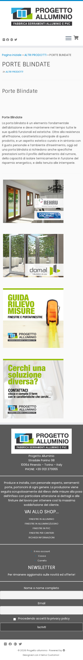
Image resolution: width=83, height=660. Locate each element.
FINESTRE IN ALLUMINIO (41, 519)
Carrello (42, 560)
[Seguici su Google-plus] (12, 40)
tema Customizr (50, 655)
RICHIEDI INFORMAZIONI (42, 537)
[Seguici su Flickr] (4, 40)
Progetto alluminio (37, 650)
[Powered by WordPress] (63, 649)
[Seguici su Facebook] (8, 40)
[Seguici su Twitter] (16, 40)
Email (41, 603)
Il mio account (42, 551)
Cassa (42, 556)
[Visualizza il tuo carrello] (76, 37)
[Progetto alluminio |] (41, 16)
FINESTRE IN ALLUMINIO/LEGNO (41, 523)
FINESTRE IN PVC (41, 528)
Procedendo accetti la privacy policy (43, 618)
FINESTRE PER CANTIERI (41, 532)
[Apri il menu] (68, 38)
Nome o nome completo (41, 588)
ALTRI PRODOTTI (35, 55)
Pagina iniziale (12, 55)
